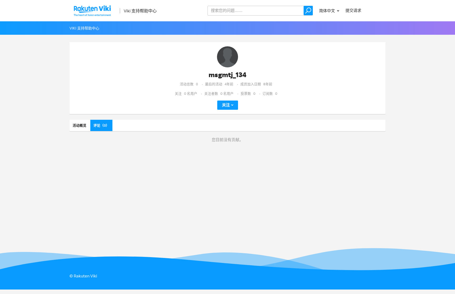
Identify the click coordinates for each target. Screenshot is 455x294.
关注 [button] (226, 104)
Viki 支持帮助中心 (140, 10)
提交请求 (353, 10)
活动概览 (79, 125)
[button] (308, 10)
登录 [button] (376, 10)
